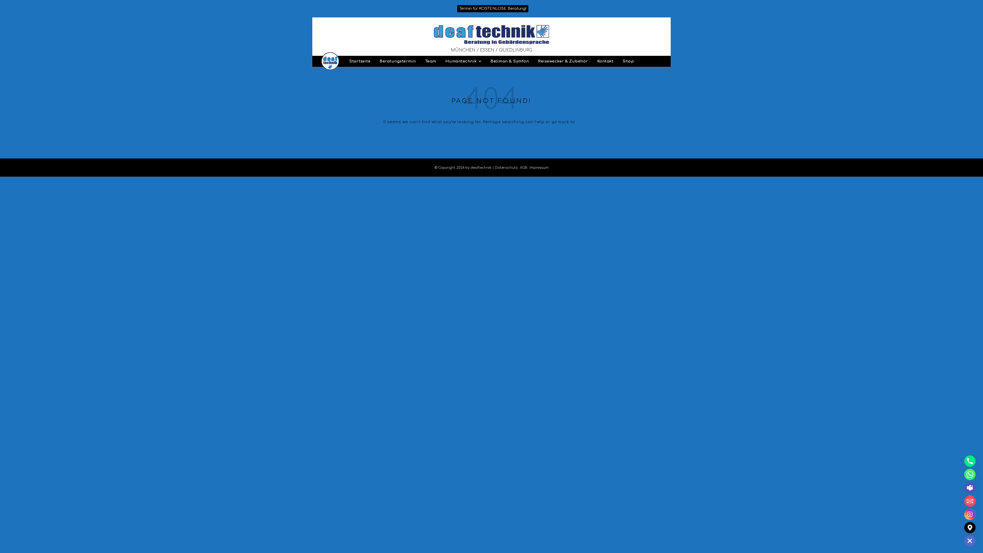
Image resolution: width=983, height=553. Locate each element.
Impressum (539, 167)
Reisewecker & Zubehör (563, 61)
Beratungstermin (398, 61)
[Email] (970, 501)
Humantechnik (461, 61)
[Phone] (970, 461)
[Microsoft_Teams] (970, 487)
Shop (628, 61)
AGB (523, 167)
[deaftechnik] (491, 34)
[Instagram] (970, 514)
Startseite (359, 61)
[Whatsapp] (970, 474)
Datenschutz (506, 167)
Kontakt (605, 61)
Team (430, 61)
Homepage (588, 122)
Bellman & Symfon (509, 61)
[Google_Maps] (970, 527)
